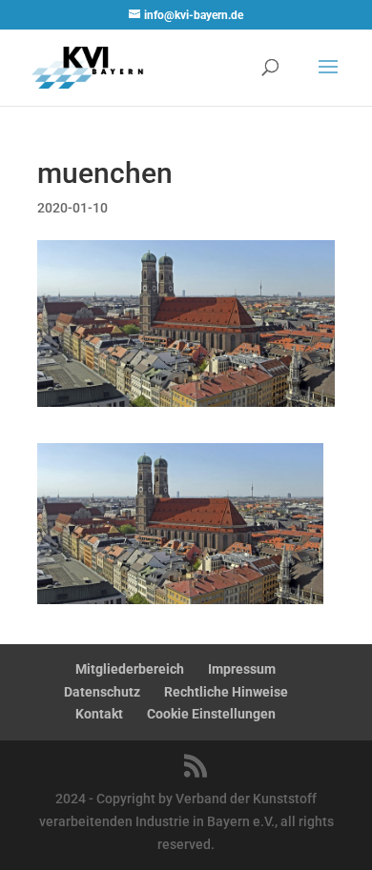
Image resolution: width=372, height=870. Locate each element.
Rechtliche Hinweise (226, 691)
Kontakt (99, 713)
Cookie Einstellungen (211, 713)
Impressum (242, 669)
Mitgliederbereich (129, 669)
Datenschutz (102, 691)
